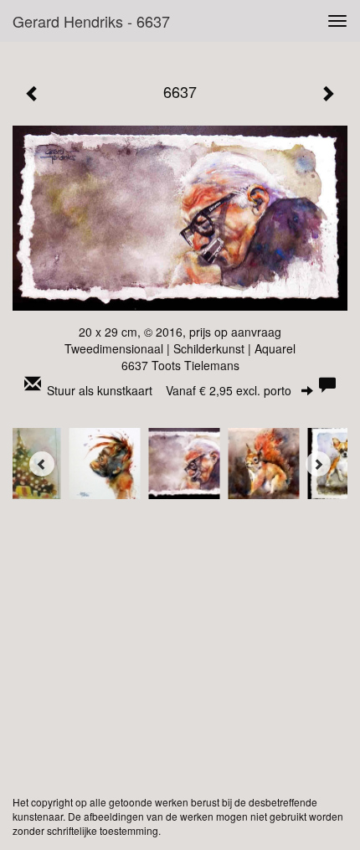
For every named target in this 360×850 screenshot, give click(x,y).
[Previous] (41, 464)
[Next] (318, 464)
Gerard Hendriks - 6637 (91, 21)
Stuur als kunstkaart (169, 390)
